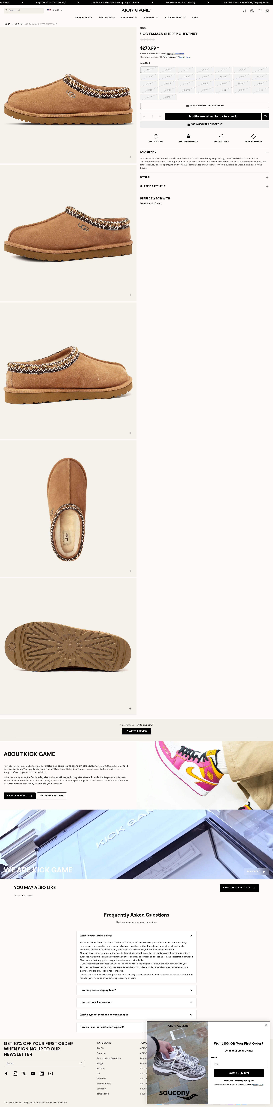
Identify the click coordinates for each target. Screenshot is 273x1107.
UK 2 (189, 71)
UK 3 (226, 71)
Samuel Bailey (104, 1084)
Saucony (101, 1089)
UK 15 (245, 91)
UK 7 (245, 78)
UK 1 (152, 71)
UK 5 (171, 78)
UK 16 (263, 91)
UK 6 (208, 78)
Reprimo (101, 1079)
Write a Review (139, 732)
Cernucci (101, 1053)
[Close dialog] (266, 1025)
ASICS (100, 1048)
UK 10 (226, 85)
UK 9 (189, 85)
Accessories (173, 17)
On (98, 1074)
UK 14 (226, 91)
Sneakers (127, 17)
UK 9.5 (208, 85)
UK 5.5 (189, 78)
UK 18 (171, 98)
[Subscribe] (81, 1063)
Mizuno (101, 1068)
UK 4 (263, 71)
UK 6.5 (226, 78)
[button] (129, 17)
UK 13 (208, 91)
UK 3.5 (245, 71)
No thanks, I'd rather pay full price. (239, 1081)
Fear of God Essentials (109, 1058)
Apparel (149, 17)
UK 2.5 (208, 71)
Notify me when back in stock (213, 116)
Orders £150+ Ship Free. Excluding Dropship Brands (86, 3)
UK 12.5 (189, 91)
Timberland (103, 1094)
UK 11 (263, 85)
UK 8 (152, 85)
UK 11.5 (152, 91)
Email (214, 1057)
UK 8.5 (171, 85)
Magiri (100, 1063)
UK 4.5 (152, 78)
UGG (17, 24)
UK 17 (152, 98)
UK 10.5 (244, 85)
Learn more (178, 54)
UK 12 (171, 91)
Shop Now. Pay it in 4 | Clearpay (21, 3)
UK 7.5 (263, 78)
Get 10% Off (239, 1073)
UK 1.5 (171, 71)
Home (7, 24)
